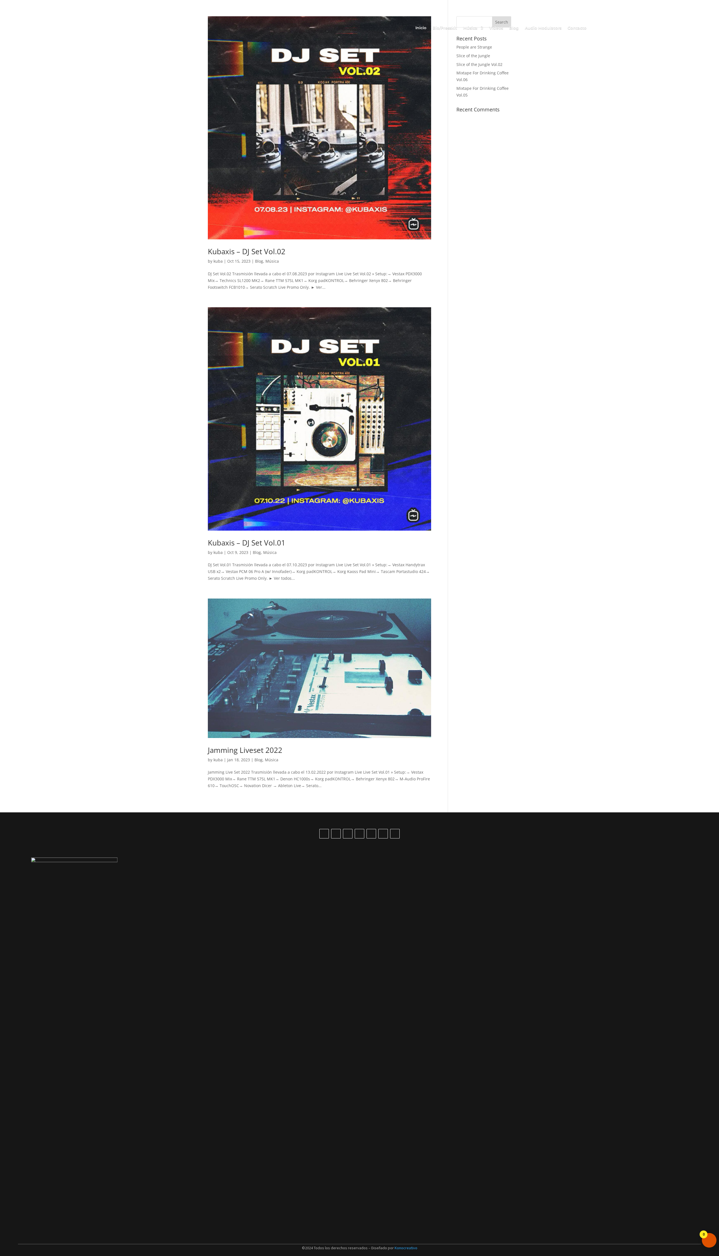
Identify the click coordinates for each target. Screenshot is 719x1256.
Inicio (420, 28)
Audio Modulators (543, 28)
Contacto (577, 28)
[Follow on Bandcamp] (383, 833)
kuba (218, 261)
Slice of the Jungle (473, 55)
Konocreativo (406, 1247)
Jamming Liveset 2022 (245, 750)
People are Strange (474, 47)
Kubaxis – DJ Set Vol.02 (246, 251)
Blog (514, 28)
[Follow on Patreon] (395, 833)
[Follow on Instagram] (347, 833)
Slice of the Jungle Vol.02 (479, 64)
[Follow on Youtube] (336, 833)
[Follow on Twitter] (371, 833)
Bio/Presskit (445, 28)
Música (272, 261)
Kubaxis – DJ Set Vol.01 (246, 543)
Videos (496, 28)
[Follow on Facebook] (359, 833)
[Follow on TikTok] (324, 833)
